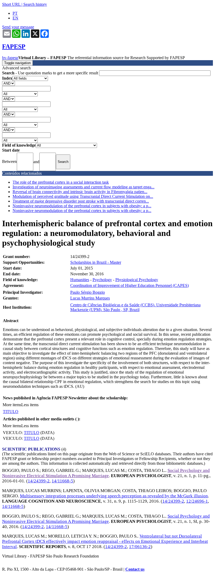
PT (15, 13)
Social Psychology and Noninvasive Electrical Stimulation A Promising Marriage (106, 473)
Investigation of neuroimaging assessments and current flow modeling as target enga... (83, 187)
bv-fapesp (10, 57)
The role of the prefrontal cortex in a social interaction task (61, 182)
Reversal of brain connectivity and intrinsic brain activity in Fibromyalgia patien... (80, 191)
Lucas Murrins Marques (90, 298)
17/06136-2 (140, 546)
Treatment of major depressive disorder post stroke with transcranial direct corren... (81, 201)
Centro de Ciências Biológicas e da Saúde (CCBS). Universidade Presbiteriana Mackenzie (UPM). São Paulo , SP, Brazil (135, 307)
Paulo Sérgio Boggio (87, 292)
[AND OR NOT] (8, 83)
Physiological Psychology (136, 279)
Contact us (134, 569)
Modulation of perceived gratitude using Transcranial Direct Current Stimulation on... (83, 196)
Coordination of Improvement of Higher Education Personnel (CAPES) (129, 285)
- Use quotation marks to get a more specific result (50, 73)
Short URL (11, 4)
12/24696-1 (197, 501)
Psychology (102, 279)
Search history (35, 4)
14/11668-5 (62, 480)
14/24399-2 (39, 480)
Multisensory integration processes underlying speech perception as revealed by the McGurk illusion (114, 495)
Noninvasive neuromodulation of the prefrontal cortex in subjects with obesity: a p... (82, 206)
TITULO (10, 411)
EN (15, 18)
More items (12, 404)
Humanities (79, 279)
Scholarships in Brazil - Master (95, 262)
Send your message (18, 27)
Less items (30, 404)
